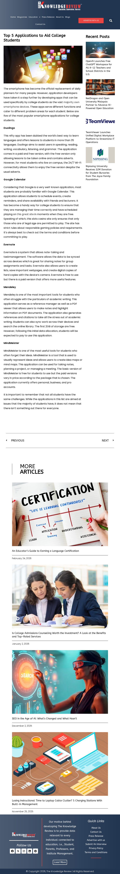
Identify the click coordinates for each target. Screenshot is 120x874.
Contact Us (40, 24)
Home (13, 17)
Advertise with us (96, 840)
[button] (110, 20)
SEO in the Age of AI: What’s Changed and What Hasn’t (44, 718)
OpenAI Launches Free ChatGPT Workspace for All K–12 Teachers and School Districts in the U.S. (99, 68)
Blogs (67, 17)
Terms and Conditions (96, 852)
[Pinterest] (35, 851)
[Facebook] (12, 851)
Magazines (22, 17)
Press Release (48, 17)
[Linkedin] (29, 851)
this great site (25, 214)
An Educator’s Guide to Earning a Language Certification (45, 550)
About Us (60, 17)
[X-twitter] (18, 851)
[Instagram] (23, 851)
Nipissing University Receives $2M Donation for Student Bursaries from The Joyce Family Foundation (99, 173)
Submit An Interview (95, 844)
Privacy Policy (96, 848)
